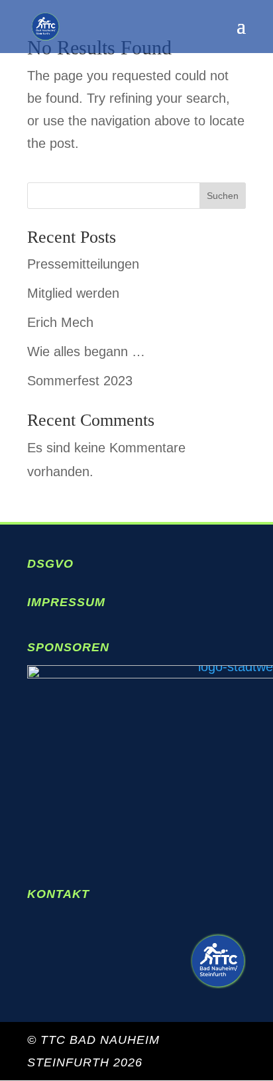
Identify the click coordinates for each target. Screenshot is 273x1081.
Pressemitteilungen (83, 264)
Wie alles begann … (86, 351)
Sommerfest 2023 (80, 380)
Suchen (223, 195)
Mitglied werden (73, 293)
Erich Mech (60, 322)
